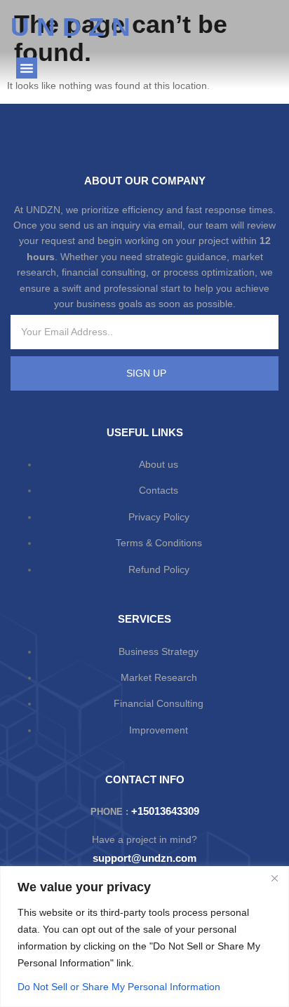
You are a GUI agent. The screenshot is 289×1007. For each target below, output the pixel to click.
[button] (26, 68)
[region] (144, 936)
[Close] (274, 878)
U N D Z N (70, 27)
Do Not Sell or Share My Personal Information (119, 986)
